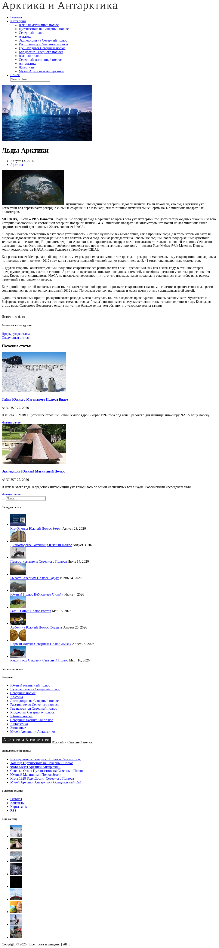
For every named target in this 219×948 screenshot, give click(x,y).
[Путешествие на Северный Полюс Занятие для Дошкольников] (16, 912)
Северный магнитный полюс (40, 59)
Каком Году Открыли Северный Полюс (39, 660)
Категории (18, 21)
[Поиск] (3, 499)
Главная (16, 17)
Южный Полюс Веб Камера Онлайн (37, 594)
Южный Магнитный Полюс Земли (35, 774)
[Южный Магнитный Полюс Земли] (16, 874)
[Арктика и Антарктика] (60, 10)
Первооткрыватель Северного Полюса (38, 561)
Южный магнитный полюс (39, 25)
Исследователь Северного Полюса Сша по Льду (45, 759)
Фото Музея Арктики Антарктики (35, 767)
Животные (26, 67)
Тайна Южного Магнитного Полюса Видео (35, 399)
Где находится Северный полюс (42, 48)
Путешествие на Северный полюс (44, 29)
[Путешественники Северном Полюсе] (16, 937)
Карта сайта (19, 806)
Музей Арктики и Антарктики (41, 71)
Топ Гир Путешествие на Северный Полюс (41, 763)
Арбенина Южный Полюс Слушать (36, 627)
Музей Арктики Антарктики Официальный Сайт (46, 782)
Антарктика (27, 63)
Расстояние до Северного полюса (43, 44)
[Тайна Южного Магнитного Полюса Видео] (34, 391)
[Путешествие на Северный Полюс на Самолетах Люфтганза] (16, 924)
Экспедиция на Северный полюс (43, 40)
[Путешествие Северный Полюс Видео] (16, 899)
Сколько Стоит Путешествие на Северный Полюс (46, 771)
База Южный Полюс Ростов (30, 611)
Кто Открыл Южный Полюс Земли (36, 528)
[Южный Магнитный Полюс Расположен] (16, 886)
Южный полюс (30, 56)
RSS (13, 810)
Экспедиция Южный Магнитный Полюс (33, 471)
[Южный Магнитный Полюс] (16, 861)
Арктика (25, 36)
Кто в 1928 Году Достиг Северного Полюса (42, 778)
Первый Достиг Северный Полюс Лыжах (40, 644)
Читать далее (11, 422)
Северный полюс (31, 32)
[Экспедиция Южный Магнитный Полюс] (34, 463)
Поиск (15, 75)
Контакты (17, 803)
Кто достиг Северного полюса (41, 52)
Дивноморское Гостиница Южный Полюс (41, 545)
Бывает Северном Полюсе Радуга (34, 578)
